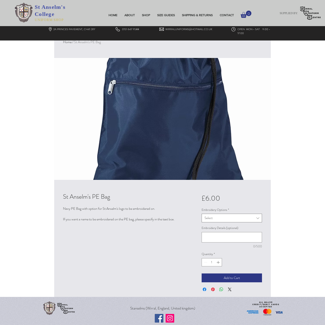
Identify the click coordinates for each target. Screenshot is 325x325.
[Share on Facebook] (204, 289)
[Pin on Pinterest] (213, 289)
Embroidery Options (215, 210)
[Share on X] (229, 289)
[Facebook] (159, 318)
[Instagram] (170, 318)
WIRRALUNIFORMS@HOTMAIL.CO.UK (188, 29)
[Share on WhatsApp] (221, 289)
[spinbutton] (212, 262)
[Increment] (218, 262)
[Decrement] (205, 262)
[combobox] (232, 218)
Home (67, 41)
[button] (246, 14)
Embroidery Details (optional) (220, 228)
